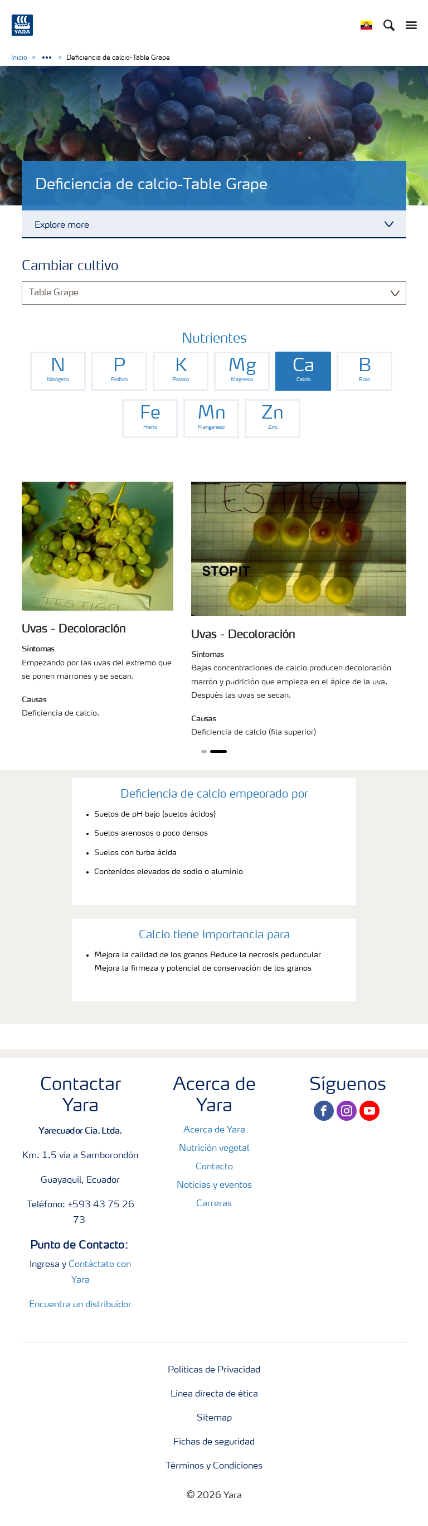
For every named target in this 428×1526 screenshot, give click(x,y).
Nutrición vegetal (214, 1148)
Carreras (214, 1203)
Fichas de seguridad (214, 1442)
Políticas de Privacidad (214, 1370)
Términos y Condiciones (214, 1466)
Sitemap (214, 1418)
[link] (58, 371)
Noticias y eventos (214, 1185)
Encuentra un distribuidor (80, 1305)
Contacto (214, 1167)
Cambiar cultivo (70, 266)
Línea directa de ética (214, 1394)
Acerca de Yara (214, 1130)
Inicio (19, 58)
